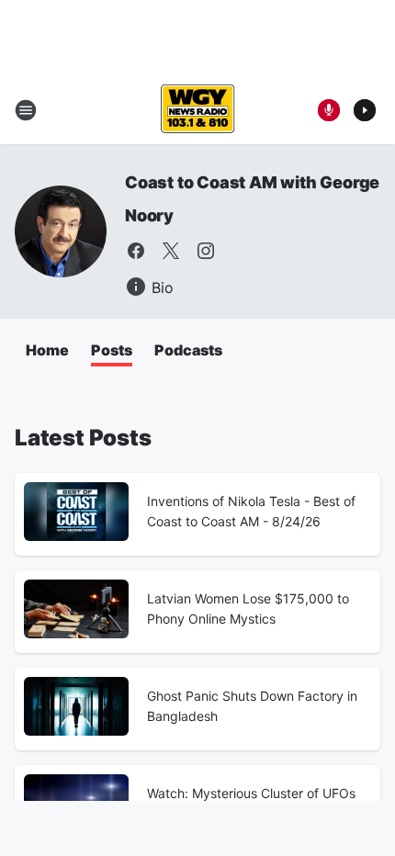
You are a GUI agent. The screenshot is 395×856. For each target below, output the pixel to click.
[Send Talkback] (329, 110)
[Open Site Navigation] (26, 110)
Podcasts (188, 350)
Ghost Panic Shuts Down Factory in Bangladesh (252, 706)
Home (47, 350)
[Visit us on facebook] (136, 251)
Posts (111, 350)
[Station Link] (197, 110)
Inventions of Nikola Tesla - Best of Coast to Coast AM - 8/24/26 (251, 511)
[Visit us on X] (171, 251)
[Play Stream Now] (365, 110)
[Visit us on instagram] (206, 251)
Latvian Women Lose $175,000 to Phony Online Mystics (248, 608)
